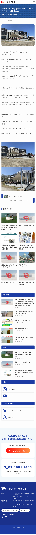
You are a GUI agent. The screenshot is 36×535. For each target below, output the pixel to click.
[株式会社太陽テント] (8, 2)
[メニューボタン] (34, 2)
